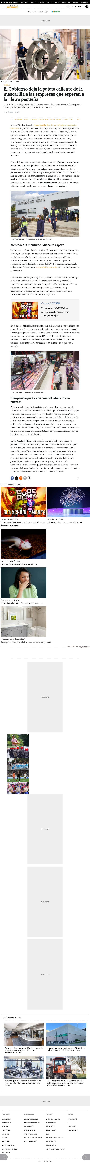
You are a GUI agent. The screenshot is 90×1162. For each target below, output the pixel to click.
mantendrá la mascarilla (47, 267)
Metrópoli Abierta (32, 1123)
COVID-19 (41, 119)
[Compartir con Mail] (25, 478)
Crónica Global (66, 2)
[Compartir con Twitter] (16, 478)
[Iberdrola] (55, 11)
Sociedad (6, 1130)
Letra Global (84, 2)
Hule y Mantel (30, 1141)
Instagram (73, 1130)
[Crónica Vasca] (36, 6)
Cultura (6, 1138)
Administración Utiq (55, 1149)
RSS (47, 1134)
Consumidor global (33, 1138)
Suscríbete (51, 1123)
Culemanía (75, 2)
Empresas (7, 85)
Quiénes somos (53, 1119)
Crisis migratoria (14, 2)
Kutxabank (18, 119)
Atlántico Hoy (30, 1134)
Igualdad (6, 1153)
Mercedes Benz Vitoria (53, 119)
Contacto (50, 1126)
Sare (32, 2)
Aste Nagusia (24, 2)
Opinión (5, 1134)
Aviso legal (51, 1130)
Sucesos (6, 1141)
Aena (47, 2)
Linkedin (72, 1126)
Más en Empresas (12, 1018)
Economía (6, 1119)
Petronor (33, 119)
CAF (71, 119)
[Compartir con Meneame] (20, 478)
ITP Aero (65, 119)
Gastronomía (8, 1145)
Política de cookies (54, 1138)
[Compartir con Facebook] (12, 478)
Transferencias (39, 2)
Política (5, 1126)
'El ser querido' (55, 2)
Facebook (72, 1119)
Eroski (26, 119)
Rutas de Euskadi (9, 1149)
